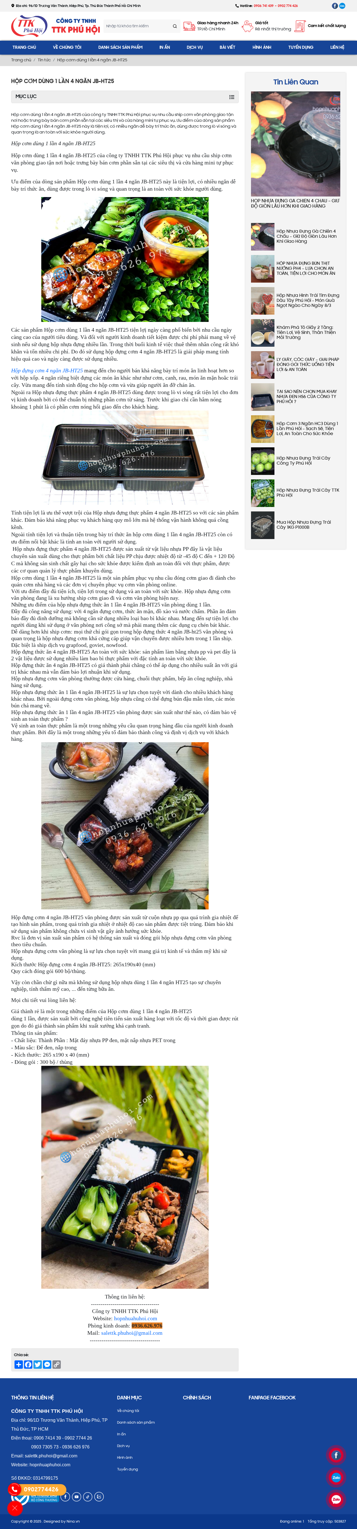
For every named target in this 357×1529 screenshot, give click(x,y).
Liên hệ (337, 47)
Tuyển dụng (300, 47)
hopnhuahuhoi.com (135, 1318)
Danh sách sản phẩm (120, 47)
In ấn (165, 47)
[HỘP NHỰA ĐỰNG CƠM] (335, 6)
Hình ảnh (262, 47)
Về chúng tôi (67, 47)
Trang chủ (24, 47)
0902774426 (41, 1490)
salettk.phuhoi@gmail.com (132, 1333)
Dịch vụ (195, 47)
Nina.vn (73, 1521)
